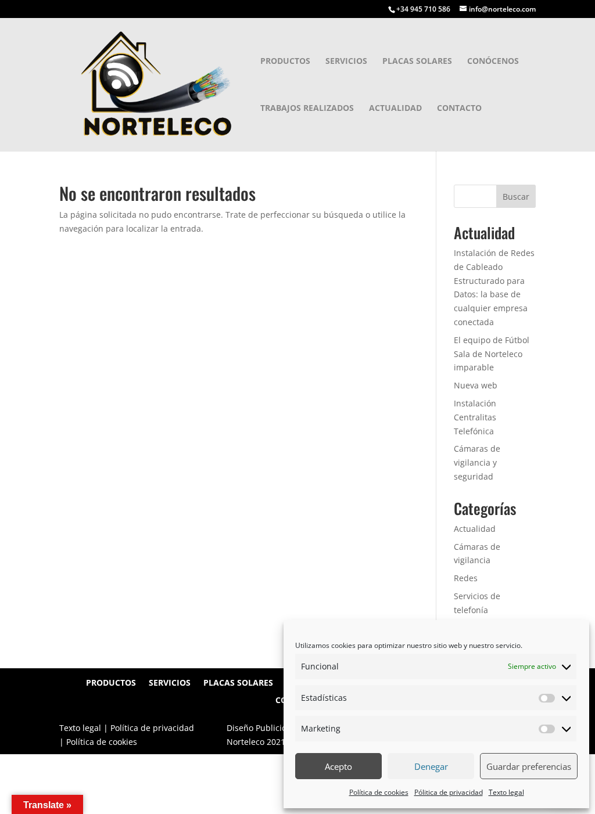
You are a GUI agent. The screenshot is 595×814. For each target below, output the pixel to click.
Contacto (459, 108)
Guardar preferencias (528, 766)
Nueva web (475, 385)
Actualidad (395, 108)
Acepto (338, 766)
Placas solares (417, 61)
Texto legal (506, 792)
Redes (466, 578)
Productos (285, 61)
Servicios (346, 61)
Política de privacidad (152, 727)
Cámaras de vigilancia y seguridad (477, 462)
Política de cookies (378, 792)
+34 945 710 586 (423, 9)
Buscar (516, 196)
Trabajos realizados (307, 108)
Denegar (431, 766)
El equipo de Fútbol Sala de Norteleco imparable (491, 353)
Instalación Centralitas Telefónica (475, 417)
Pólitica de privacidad (448, 792)
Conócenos (493, 61)
